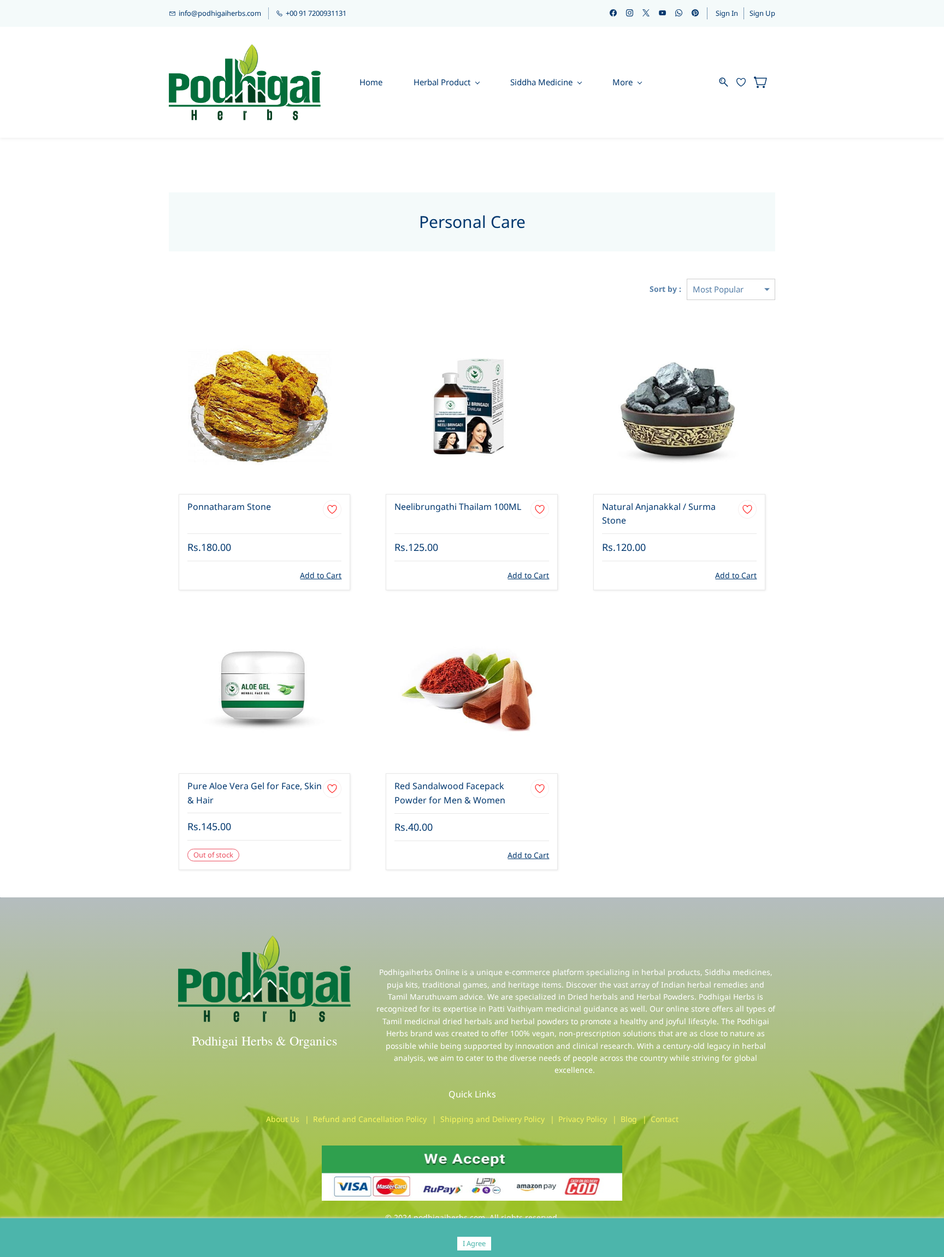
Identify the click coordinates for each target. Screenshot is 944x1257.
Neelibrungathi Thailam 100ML (457, 507)
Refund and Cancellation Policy (370, 1119)
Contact (664, 1119)
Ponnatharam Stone (229, 507)
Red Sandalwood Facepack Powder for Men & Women (449, 793)
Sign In (727, 13)
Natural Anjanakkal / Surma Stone (659, 514)
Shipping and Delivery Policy (492, 1119)
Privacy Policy (582, 1119)
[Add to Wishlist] (332, 509)
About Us (282, 1119)
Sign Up (762, 13)
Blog (629, 1119)
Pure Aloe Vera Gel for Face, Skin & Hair (254, 793)
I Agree (474, 1243)
